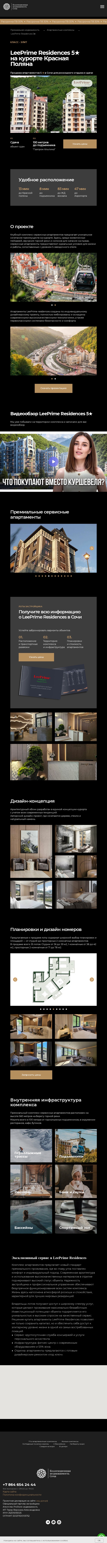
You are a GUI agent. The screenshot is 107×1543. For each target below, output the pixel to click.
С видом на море (47, 1446)
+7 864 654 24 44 (19, 1484)
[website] (59, 1523)
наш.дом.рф (42, 1501)
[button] (19, 21)
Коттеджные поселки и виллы (36, 1444)
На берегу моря (77, 1444)
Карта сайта (9, 1491)
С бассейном (59, 1444)
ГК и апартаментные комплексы (43, 1441)
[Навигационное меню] (102, 6)
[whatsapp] (53, 1523)
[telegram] (48, 1523)
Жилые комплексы (70, 1441)
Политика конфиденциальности (22, 1494)
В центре (63, 1446)
